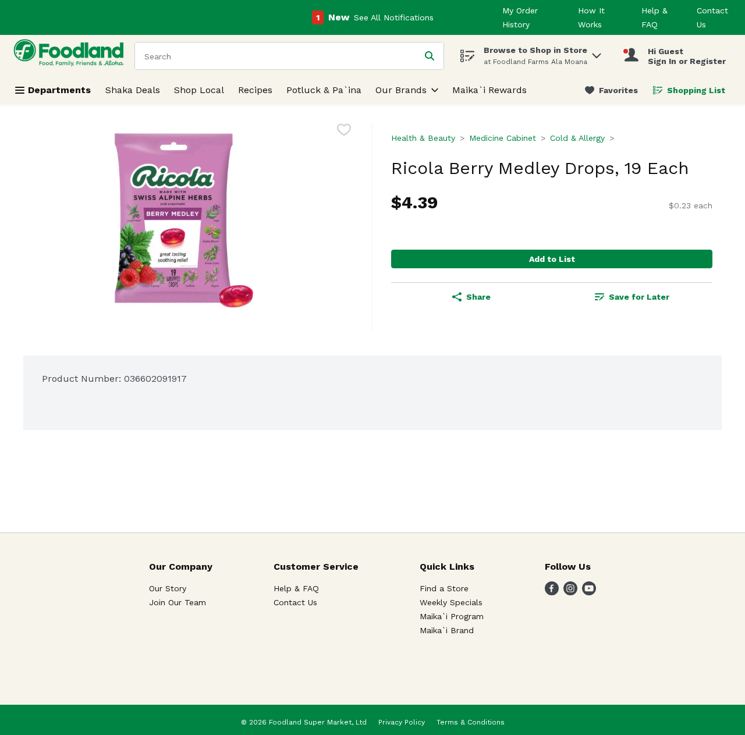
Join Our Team (177, 602)
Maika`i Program (452, 616)
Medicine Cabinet (502, 138)
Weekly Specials (451, 602)
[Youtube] (589, 592)
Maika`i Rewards (489, 89)
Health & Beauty (423, 138)
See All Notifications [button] (394, 17)
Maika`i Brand (447, 630)
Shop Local (199, 89)
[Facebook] (552, 592)
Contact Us (295, 602)
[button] (596, 52)
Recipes (255, 89)
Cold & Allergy (577, 138)
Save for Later (639, 296)
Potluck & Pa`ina (323, 89)
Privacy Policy (401, 722)
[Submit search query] (429, 56)
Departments (59, 89)
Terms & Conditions (471, 722)
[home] (71, 55)
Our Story (167, 588)
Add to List (552, 259)
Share (478, 296)
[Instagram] (570, 592)
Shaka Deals (132, 89)
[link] (611, 90)
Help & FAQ (296, 588)
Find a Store (444, 588)
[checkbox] (344, 132)
